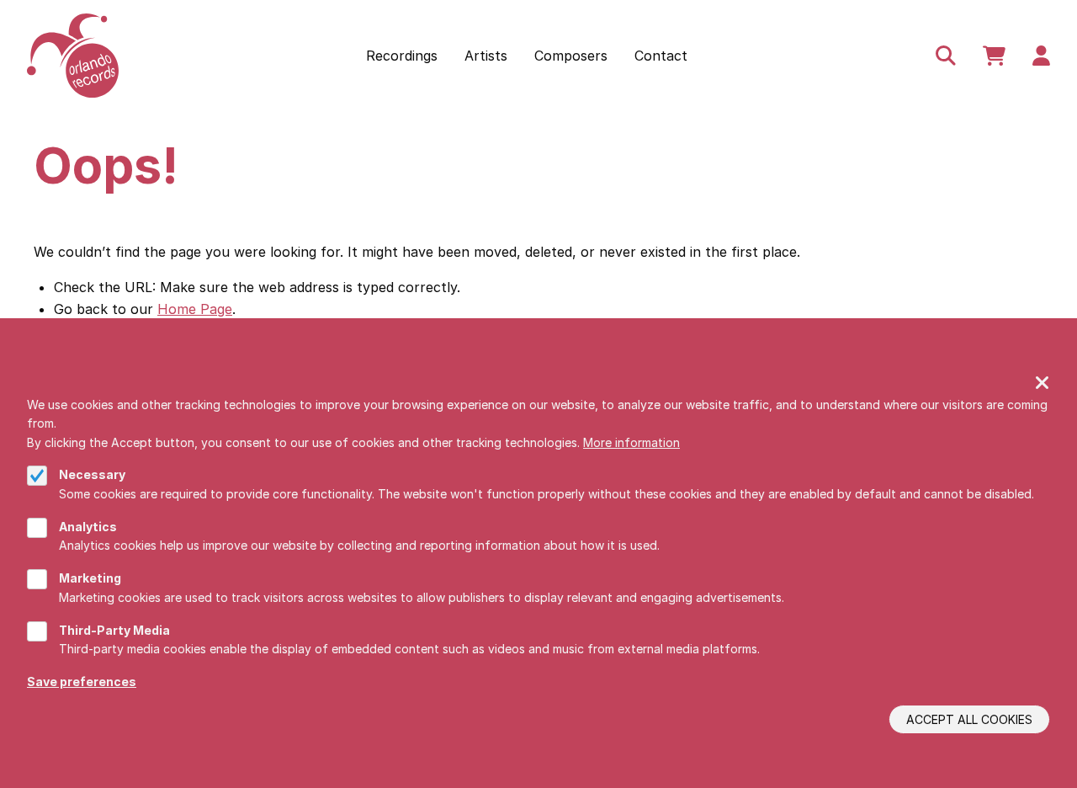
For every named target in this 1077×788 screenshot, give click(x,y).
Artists (485, 55)
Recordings (402, 55)
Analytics (88, 526)
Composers (570, 55)
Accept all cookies (969, 719)
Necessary (92, 474)
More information (631, 441)
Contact (660, 55)
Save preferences (81, 681)
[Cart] (994, 56)
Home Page (194, 309)
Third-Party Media (114, 629)
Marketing (90, 578)
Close (1042, 384)
